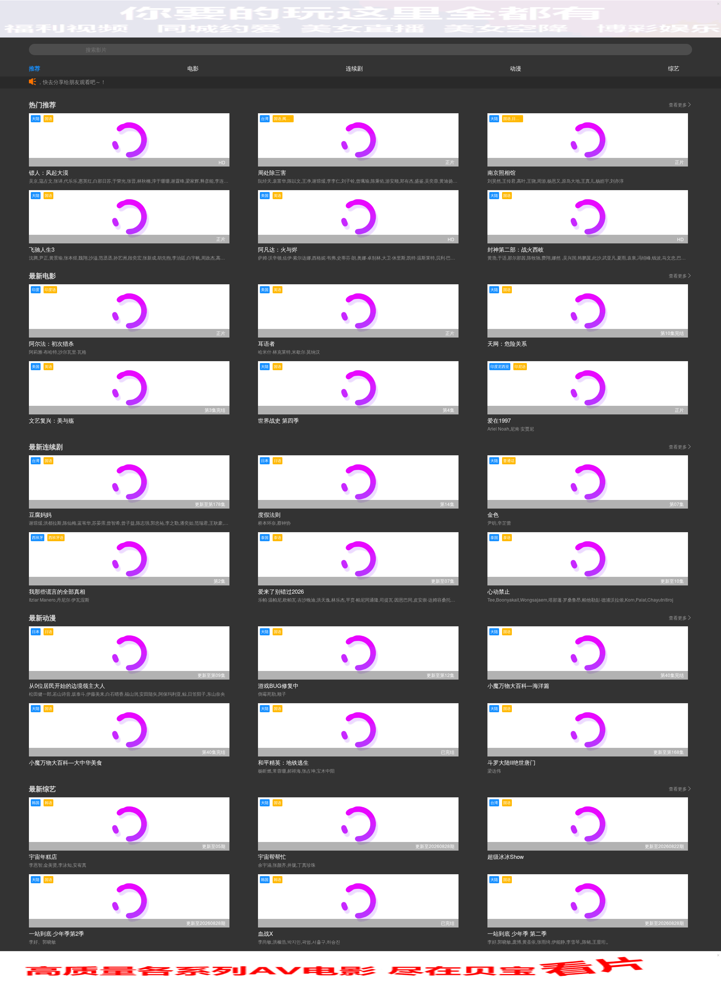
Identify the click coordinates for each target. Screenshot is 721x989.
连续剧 (354, 68)
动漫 (515, 68)
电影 (193, 68)
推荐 (34, 68)
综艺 (673, 68)
